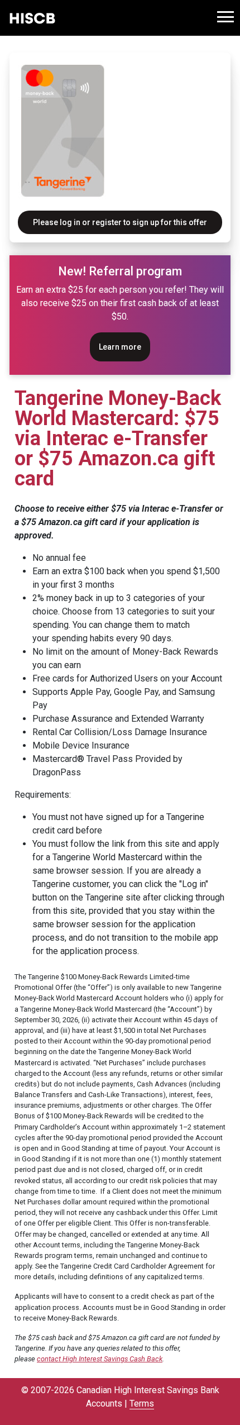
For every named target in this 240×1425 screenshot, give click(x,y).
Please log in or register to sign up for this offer (120, 222)
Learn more (120, 346)
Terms (141, 1403)
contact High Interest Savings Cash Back (99, 1359)
